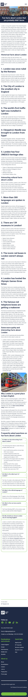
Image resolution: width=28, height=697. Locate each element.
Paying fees (4, 671)
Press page (4, 674)
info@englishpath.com (9, 631)
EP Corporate (18, 645)
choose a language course (16, 538)
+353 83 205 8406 (18, 634)
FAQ (16, 652)
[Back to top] (14, 694)
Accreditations (4, 664)
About (2, 662)
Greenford (21, 426)
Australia (3, 654)
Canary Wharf (4, 428)
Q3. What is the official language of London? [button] (12, 491)
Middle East (4, 652)
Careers (3, 666)
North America (4, 649)
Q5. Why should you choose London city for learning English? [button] (12, 516)
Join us (3, 669)
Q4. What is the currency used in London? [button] (11, 503)
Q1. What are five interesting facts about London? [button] (12, 440)
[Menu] (26, 4)
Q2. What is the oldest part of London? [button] (10, 474)
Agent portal (18, 642)
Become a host (18, 649)
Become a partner (19, 647)
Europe (3, 647)
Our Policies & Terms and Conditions (19, 687)
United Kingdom (5, 644)
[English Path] (4, 4)
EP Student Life (5, 604)
